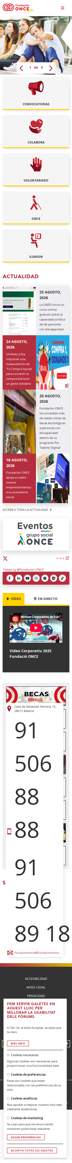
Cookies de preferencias (28, 1074)
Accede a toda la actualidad (26, 510)
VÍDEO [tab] (15, 599)
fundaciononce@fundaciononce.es (38, 953)
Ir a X (63, 558)
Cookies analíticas (24, 1098)
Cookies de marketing (27, 1118)
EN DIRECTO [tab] (47, 599)
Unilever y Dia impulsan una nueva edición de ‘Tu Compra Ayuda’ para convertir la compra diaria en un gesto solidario (19, 369)
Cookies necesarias (24, 1055)
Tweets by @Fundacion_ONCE (23, 569)
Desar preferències (26, 1137)
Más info (18, 1043)
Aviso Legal (36, 987)
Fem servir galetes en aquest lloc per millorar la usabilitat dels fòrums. (31, 1010)
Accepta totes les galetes (32, 1150)
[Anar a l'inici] (18, 8)
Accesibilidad (36, 979)
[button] (63, 8)
